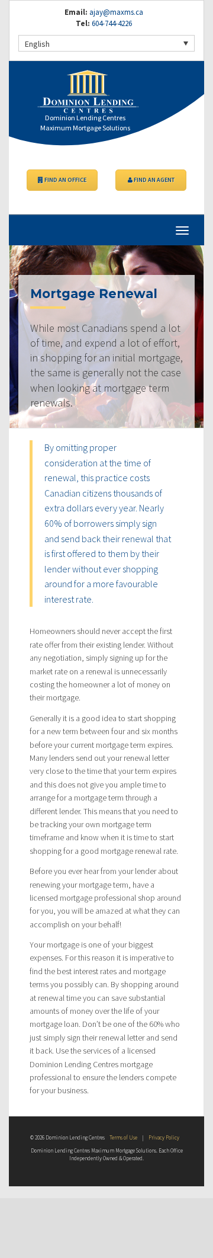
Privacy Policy (164, 1137)
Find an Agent (154, 180)
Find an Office (64, 180)
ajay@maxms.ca (116, 12)
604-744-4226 (111, 23)
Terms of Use (123, 1137)
